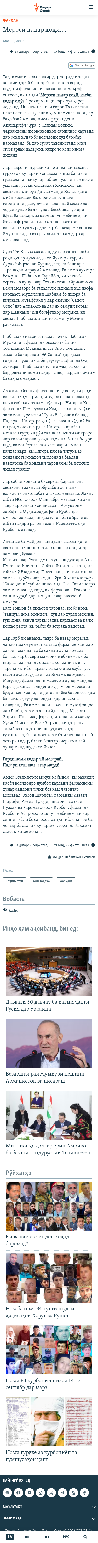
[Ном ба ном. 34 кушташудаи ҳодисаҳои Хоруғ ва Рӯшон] (49, 1278)
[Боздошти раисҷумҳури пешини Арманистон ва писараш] (49, 1043)
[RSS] (73, 1492)
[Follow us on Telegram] (62, 1492)
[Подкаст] (84, 1492)
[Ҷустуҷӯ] (85, 1537)
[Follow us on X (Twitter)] (51, 1492)
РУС (66, 1537)
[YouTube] (46, 1537)
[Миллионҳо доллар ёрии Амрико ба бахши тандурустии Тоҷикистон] (49, 1115)
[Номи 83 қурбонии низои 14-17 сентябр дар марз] (49, 1349)
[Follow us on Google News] (7, 1492)
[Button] (29, 52)
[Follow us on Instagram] (40, 1492)
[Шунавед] (27, 1537)
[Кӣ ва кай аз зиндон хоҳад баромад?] (49, 1206)
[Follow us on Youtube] (29, 1492)
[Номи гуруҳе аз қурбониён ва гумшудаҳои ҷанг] (49, 1421)
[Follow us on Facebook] (18, 1492)
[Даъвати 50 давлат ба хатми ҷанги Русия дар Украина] (49, 971)
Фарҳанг (11, 21)
